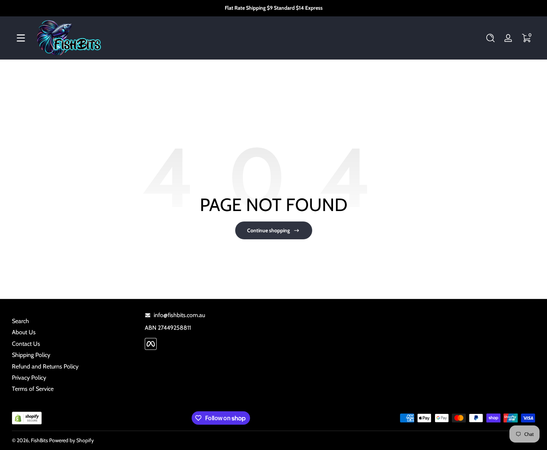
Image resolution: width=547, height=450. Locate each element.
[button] (490, 38)
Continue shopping (268, 230)
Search (20, 321)
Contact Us (26, 343)
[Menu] (21, 38)
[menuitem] (74, 321)
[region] (273, 8)
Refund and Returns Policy (45, 366)
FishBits (39, 440)
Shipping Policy (31, 354)
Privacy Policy (29, 377)
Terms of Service (33, 388)
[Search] (490, 37)
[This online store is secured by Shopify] (27, 418)
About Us (24, 332)
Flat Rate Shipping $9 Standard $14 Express (274, 7)
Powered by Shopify (71, 440)
